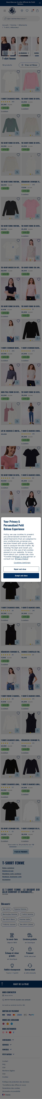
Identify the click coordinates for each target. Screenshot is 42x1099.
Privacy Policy (21, 559)
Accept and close (21, 575)
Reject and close (20, 569)
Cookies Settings (22, 562)
